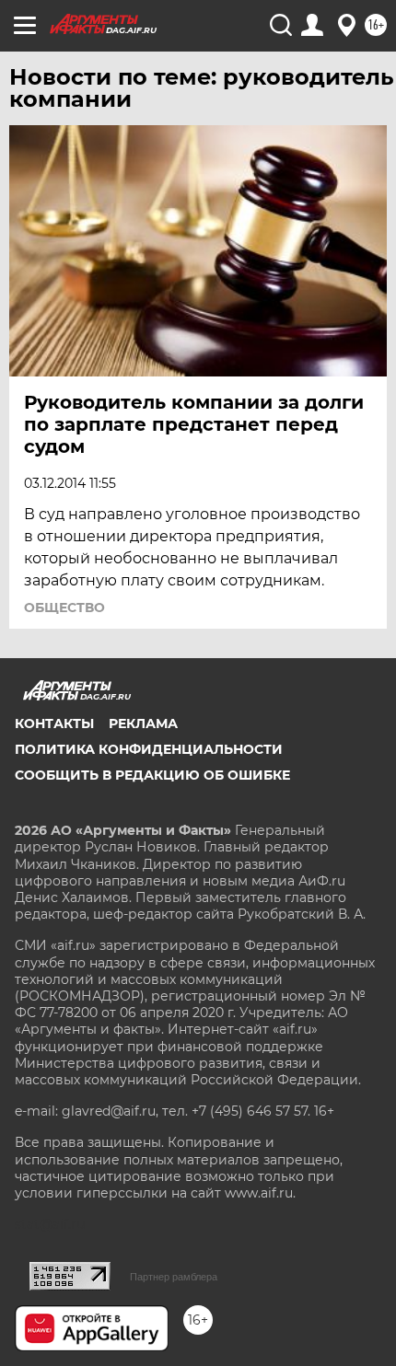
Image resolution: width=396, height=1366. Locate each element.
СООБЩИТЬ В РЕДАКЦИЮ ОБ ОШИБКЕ (152, 775)
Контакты (54, 723)
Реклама (143, 723)
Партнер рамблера (173, 1276)
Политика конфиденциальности (149, 749)
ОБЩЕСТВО (64, 607)
